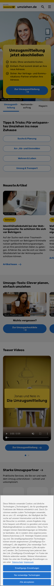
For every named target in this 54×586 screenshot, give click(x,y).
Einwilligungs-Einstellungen (27, 568)
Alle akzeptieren (27, 582)
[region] (27, 540)
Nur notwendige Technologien (27, 575)
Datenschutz (17, 562)
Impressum (29, 562)
